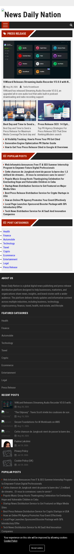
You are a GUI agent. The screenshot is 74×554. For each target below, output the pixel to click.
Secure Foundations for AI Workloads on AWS (37, 422)
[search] (71, 25)
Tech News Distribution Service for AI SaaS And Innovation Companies (34, 213)
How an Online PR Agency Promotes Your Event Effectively (35, 200)
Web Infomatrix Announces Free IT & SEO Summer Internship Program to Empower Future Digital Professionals (35, 166)
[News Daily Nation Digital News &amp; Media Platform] (37, 14)
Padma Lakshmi (22, 441)
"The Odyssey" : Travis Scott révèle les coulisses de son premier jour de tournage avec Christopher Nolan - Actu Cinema (43, 412)
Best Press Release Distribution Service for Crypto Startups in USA (36, 195)
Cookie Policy (10, 540)
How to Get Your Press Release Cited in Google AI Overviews (36, 147)
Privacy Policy (21, 451)
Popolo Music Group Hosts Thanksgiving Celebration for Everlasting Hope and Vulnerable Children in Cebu (33, 180)
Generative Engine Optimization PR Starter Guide (30, 143)
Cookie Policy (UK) (23, 460)
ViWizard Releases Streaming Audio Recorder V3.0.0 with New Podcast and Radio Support (37, 81)
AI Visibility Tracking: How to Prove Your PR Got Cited (32, 139)
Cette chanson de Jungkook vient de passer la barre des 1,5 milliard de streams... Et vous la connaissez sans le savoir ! (35, 173)
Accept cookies (37, 548)
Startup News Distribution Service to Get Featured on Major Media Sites (34, 187)
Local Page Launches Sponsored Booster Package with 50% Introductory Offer (35, 206)
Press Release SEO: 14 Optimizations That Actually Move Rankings (54, 124)
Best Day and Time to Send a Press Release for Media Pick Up (19, 124)
